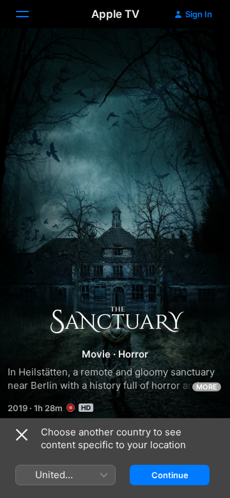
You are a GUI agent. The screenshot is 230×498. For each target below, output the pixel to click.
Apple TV (115, 14)
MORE (206, 386)
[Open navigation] (30, 14)
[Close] (21, 435)
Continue (169, 475)
